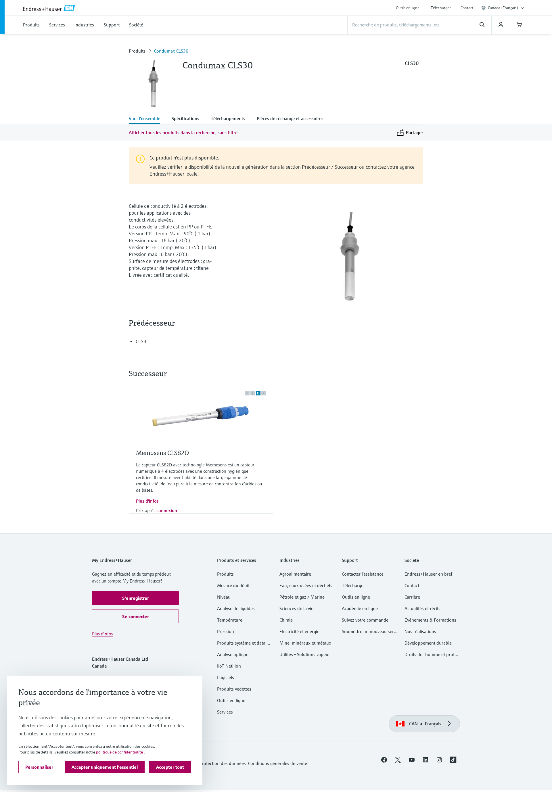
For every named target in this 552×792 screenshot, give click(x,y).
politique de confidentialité (119, 752)
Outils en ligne (407, 7)
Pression (225, 631)
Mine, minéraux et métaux (305, 643)
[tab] (147, 119)
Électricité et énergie (299, 631)
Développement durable (428, 643)
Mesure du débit (233, 585)
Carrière (412, 597)
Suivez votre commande (365, 620)
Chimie (286, 620)
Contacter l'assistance (363, 574)
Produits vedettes (234, 689)
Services (225, 712)
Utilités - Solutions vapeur (304, 654)
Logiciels (225, 677)
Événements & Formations (430, 620)
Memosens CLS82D (162, 453)
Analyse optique (232, 654)
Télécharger (441, 7)
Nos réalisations (420, 631)
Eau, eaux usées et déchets (305, 585)
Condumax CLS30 (171, 51)
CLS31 (142, 341)
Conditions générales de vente (277, 763)
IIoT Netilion (229, 666)
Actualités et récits (422, 608)
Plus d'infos (147, 501)
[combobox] (506, 8)
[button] (135, 598)
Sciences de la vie (296, 608)
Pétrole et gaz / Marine (302, 597)
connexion (166, 510)
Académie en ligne (360, 608)
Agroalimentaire (295, 574)
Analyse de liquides (236, 608)
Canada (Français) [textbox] (503, 7)
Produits (137, 51)
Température (229, 620)
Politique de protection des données (210, 763)
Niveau (224, 597)
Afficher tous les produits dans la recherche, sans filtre (183, 132)
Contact (467, 7)
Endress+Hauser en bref (428, 574)
